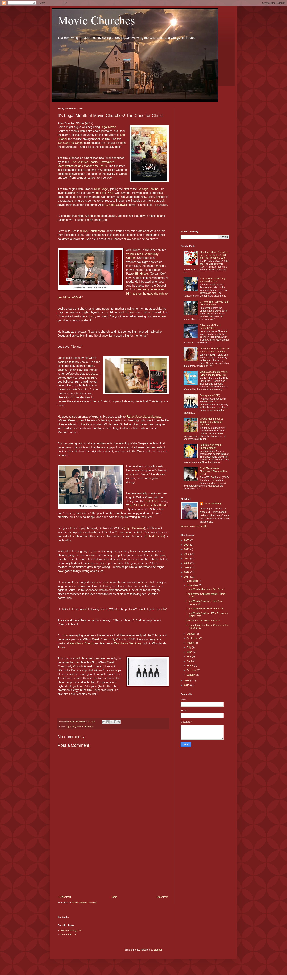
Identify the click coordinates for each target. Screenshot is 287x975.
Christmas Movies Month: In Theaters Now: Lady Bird (214, 350)
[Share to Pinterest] (119, 722)
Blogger (158, 949)
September (193, 638)
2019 (187, 567)
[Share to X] (111, 722)
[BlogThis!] (108, 722)
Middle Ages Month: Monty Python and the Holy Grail (213, 373)
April (189, 661)
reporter (89, 726)
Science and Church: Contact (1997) (211, 326)
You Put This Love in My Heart (146, 505)
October (191, 633)
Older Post (162, 897)
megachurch (78, 726)
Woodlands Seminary (127, 643)
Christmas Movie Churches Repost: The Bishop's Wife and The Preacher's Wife (214, 255)
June (190, 652)
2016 (187, 680)
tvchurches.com (69, 934)
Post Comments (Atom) (84, 902)
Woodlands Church (82, 643)
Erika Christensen (92, 230)
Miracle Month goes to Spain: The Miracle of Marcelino (211, 422)
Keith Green (152, 501)
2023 (187, 549)
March (190, 665)
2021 (187, 558)
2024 (187, 544)
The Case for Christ (70, 142)
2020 (187, 563)
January (191, 674)
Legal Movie (108, 127)
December (193, 581)
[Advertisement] (113, 863)
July (189, 647)
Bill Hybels (142, 273)
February (192, 670)
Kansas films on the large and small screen (213, 280)
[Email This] (104, 722)
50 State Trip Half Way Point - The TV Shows (214, 303)
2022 (187, 554)
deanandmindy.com (71, 930)
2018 (187, 572)
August (191, 642)
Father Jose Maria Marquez (144, 416)
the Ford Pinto (104, 192)
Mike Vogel (101, 189)
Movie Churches (96, 20)
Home (114, 897)
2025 (187, 540)
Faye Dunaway (134, 528)
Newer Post (65, 897)
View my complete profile (194, 526)
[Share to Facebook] (115, 722)
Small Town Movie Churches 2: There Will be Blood (213, 471)
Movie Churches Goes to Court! (203, 620)
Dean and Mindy (213, 503)
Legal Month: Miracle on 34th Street (205, 589)
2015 (187, 685)
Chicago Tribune (148, 189)
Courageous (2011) (210, 395)
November (193, 585)
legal (69, 726)
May (189, 656)
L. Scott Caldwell (116, 204)
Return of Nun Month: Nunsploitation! (211, 446)
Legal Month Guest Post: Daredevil (204, 608)
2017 (187, 576)
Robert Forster (154, 536)
